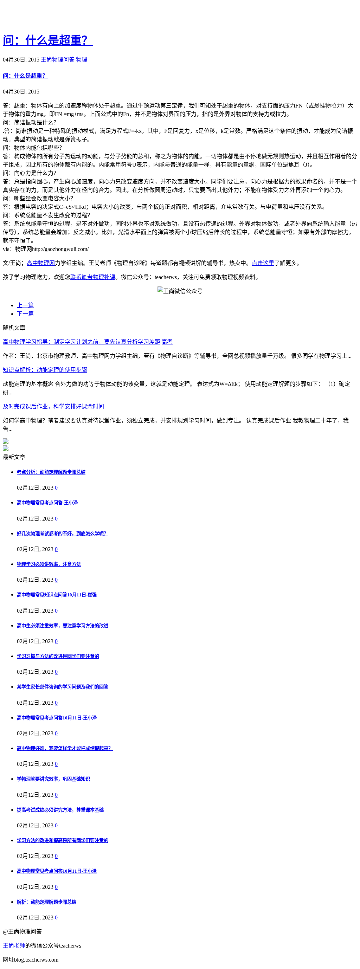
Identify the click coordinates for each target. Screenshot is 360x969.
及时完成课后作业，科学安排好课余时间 (53, 406)
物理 (81, 60)
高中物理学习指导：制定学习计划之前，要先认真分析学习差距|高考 (88, 342)
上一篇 (25, 305)
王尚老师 (14, 946)
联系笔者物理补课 (92, 277)
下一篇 (25, 314)
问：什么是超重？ (48, 40)
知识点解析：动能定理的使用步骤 (45, 370)
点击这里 (263, 263)
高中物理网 (41, 263)
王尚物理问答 (58, 60)
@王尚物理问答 (42, 16)
